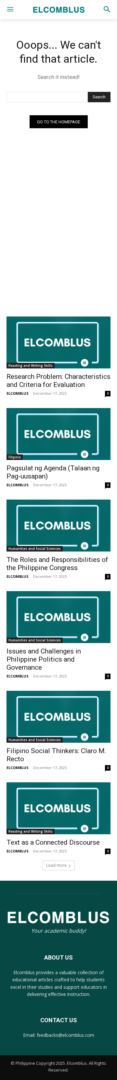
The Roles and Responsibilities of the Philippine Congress (57, 564)
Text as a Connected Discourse (53, 842)
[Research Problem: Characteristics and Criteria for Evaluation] (58, 342)
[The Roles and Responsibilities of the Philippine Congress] (58, 526)
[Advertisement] (58, 258)
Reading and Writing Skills (30, 365)
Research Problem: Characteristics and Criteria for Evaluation (58, 381)
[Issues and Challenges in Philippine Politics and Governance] (58, 617)
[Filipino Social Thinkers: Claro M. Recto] (58, 717)
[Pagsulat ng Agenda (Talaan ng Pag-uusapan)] (58, 434)
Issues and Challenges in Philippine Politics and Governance (43, 659)
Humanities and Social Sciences (34, 548)
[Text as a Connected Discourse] (58, 808)
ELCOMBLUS (17, 393)
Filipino (14, 457)
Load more (56, 865)
